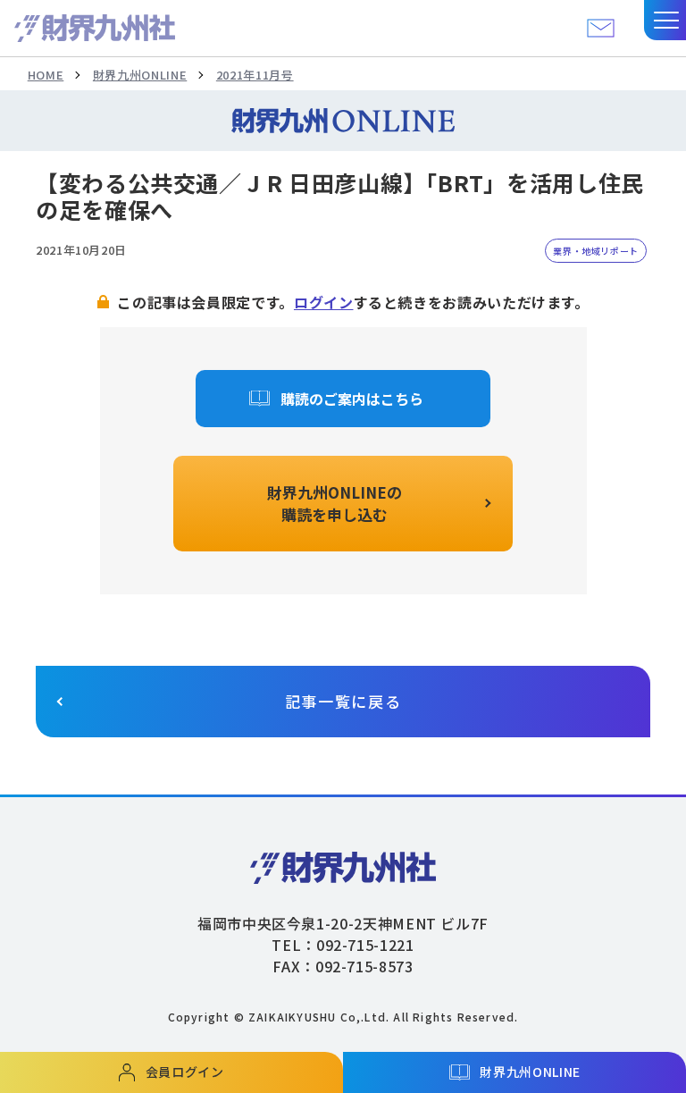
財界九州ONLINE (140, 74)
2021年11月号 (255, 74)
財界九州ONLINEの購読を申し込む (334, 503)
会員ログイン (185, 1071)
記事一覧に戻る (343, 701)
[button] (665, 20)
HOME (46, 74)
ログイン (324, 302)
